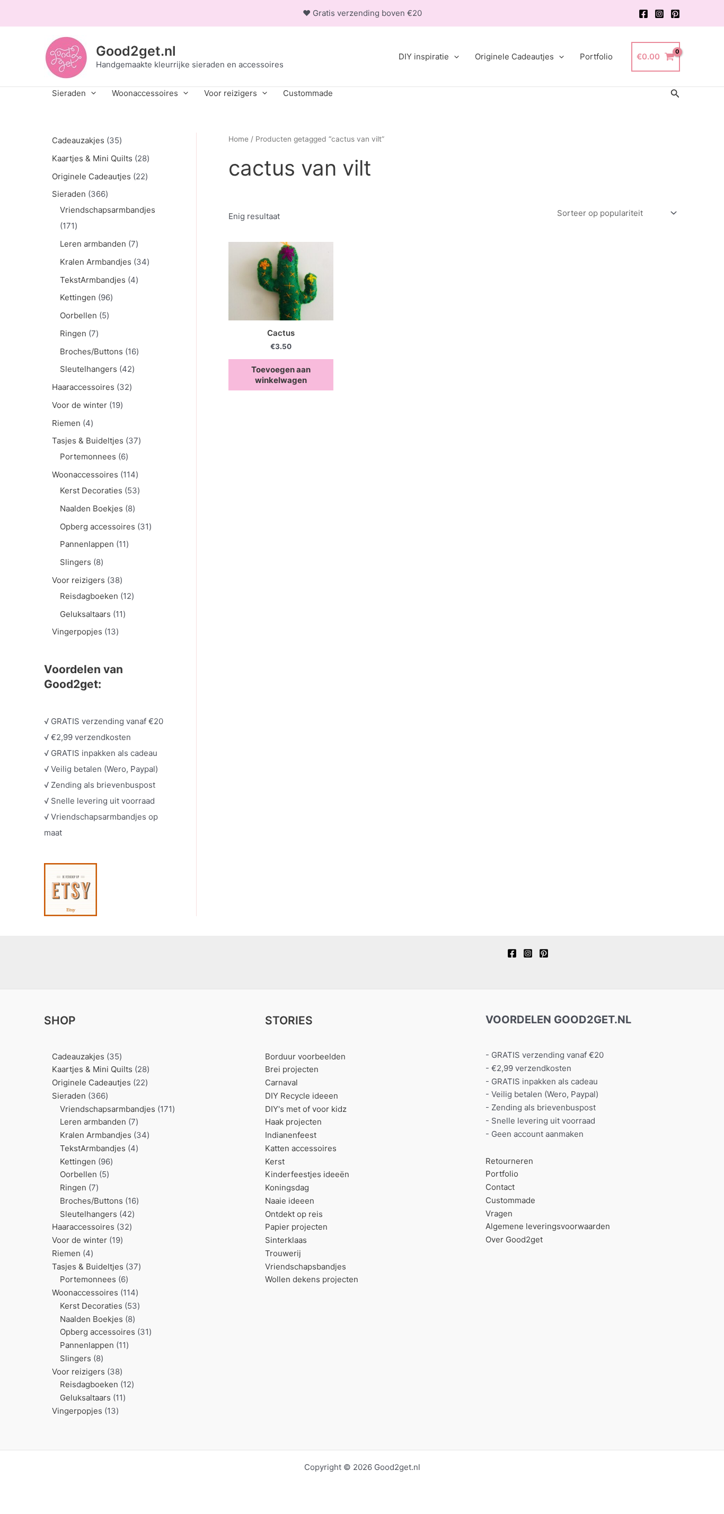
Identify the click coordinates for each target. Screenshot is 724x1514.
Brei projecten (292, 1069)
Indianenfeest (290, 1135)
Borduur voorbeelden (305, 1056)
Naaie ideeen (289, 1201)
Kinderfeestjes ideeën (307, 1174)
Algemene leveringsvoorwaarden (547, 1226)
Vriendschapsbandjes (305, 1266)
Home (238, 139)
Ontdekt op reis (294, 1214)
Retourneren (509, 1161)
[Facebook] (643, 14)
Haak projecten (293, 1122)
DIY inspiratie (424, 56)
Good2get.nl (136, 51)
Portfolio (596, 56)
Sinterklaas (286, 1240)
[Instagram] (659, 14)
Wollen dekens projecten (311, 1279)
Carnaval (281, 1082)
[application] (454, 56)
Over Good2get (514, 1239)
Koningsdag (287, 1187)
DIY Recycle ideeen (301, 1096)
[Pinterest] (675, 14)
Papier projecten (296, 1227)
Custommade (308, 93)
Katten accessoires (301, 1148)
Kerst (275, 1161)
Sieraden (69, 93)
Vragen (499, 1213)
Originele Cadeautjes (514, 56)
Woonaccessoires (145, 93)
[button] (675, 93)
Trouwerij (283, 1253)
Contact (500, 1187)
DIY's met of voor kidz (306, 1109)
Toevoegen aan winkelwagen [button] (281, 374)
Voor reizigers (230, 93)
